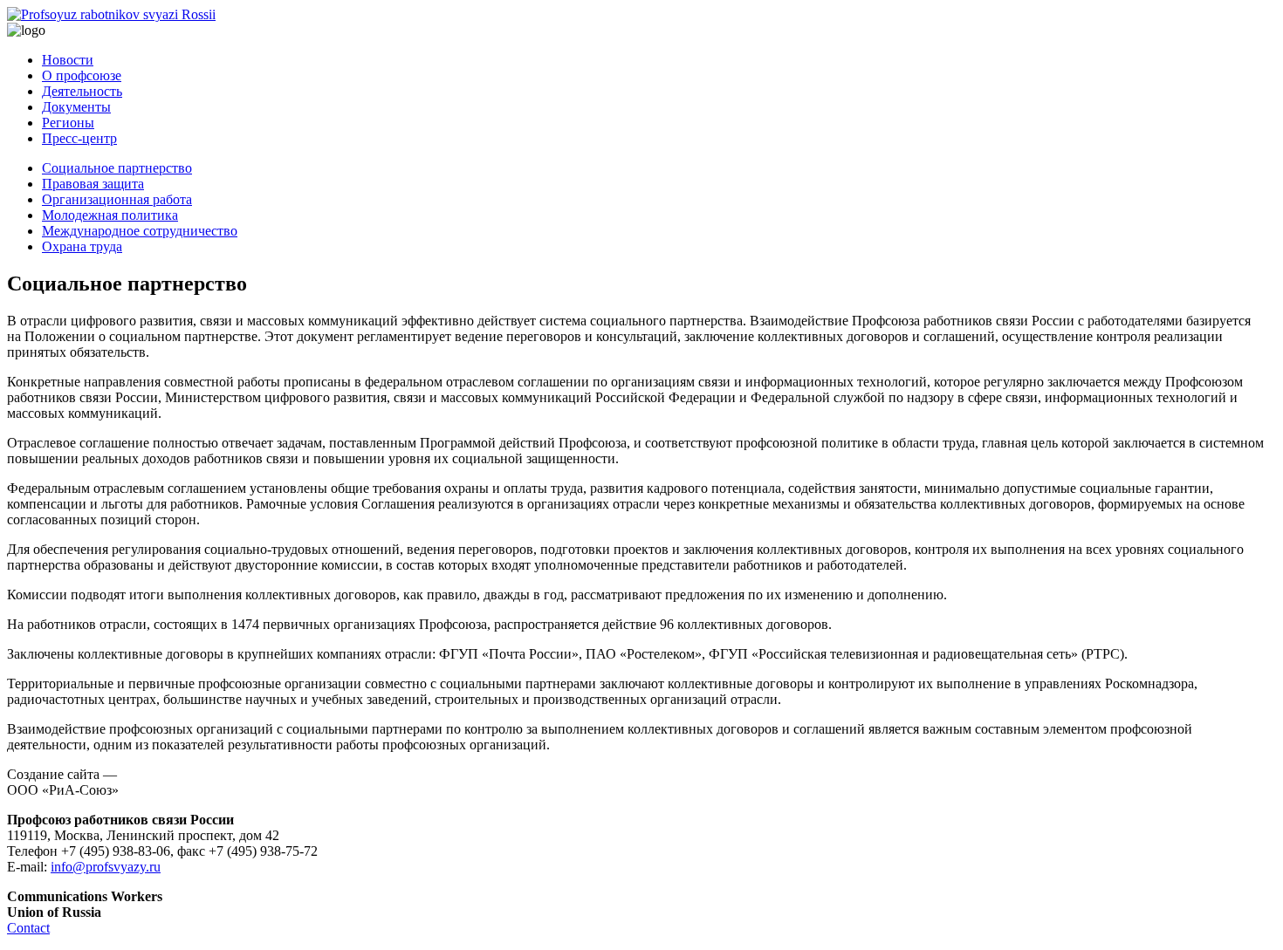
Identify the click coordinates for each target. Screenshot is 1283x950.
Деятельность (82, 91)
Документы (76, 106)
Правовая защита (93, 183)
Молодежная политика (110, 215)
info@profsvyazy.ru (106, 866)
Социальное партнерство (117, 168)
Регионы (68, 122)
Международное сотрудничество (139, 230)
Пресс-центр (79, 138)
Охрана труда (82, 246)
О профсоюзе (81, 75)
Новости (67, 59)
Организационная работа (117, 199)
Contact (28, 927)
